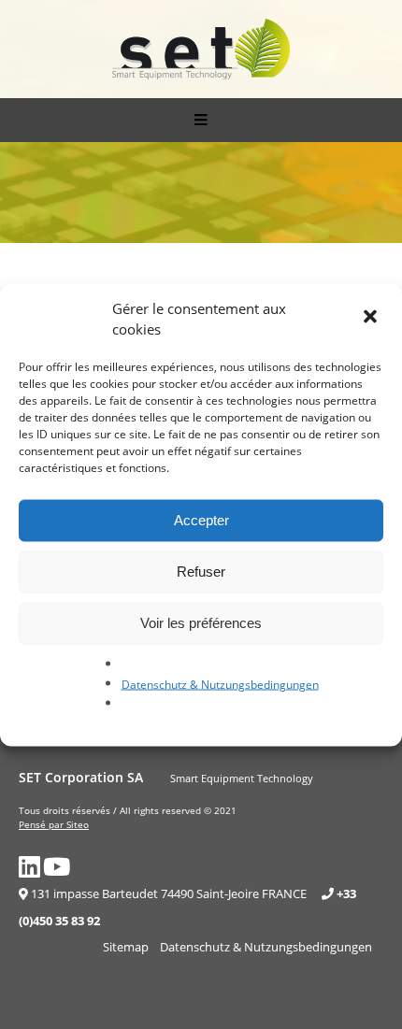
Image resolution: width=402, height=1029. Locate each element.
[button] (372, 318)
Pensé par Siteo (54, 824)
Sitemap (126, 946)
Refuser (201, 571)
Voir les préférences (201, 623)
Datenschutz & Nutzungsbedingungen (220, 684)
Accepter (201, 520)
